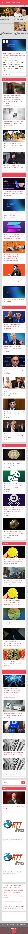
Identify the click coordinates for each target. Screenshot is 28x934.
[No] (26, 928)
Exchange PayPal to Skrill (11, 696)
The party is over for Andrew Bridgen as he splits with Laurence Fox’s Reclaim (12, 391)
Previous (4, 41)
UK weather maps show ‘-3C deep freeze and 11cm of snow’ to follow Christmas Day (14, 123)
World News (6, 78)
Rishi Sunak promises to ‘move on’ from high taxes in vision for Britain (14, 413)
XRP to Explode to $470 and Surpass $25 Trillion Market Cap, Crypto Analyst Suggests (13, 622)
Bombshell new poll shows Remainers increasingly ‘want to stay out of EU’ (13, 347)
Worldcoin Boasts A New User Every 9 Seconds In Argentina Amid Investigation (12, 772)
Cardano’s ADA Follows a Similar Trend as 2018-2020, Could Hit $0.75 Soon (13, 663)
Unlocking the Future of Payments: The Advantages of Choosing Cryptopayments (12, 690)
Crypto (5, 174)
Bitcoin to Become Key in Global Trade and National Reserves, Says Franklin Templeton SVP (14, 533)
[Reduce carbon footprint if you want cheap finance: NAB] (14, 792)
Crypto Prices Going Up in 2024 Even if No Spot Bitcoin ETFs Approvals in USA (13, 463)
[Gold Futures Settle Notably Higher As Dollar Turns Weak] (14, 815)
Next (7, 41)
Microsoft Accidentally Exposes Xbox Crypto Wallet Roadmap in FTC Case (13, 715)
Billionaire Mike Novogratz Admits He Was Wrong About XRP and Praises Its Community (13, 561)
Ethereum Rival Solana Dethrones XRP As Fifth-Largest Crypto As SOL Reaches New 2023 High (14, 235)
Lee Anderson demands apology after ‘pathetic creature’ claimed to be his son (13, 435)
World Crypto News (12, 2)
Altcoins (5, 542)
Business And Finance (9, 671)
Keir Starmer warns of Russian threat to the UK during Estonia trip (13, 144)
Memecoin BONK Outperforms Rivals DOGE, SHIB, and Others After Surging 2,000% (13, 581)
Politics (5, 307)
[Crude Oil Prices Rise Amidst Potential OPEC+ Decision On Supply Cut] (14, 848)
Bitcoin (5, 445)
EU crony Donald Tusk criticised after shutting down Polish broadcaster (13, 57)
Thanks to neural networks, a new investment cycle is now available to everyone (13, 193)
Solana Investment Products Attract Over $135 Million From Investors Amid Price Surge (12, 642)
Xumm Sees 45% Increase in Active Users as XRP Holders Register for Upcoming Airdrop (13, 602)
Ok (14, 931)
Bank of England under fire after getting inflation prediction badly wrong (13, 369)
